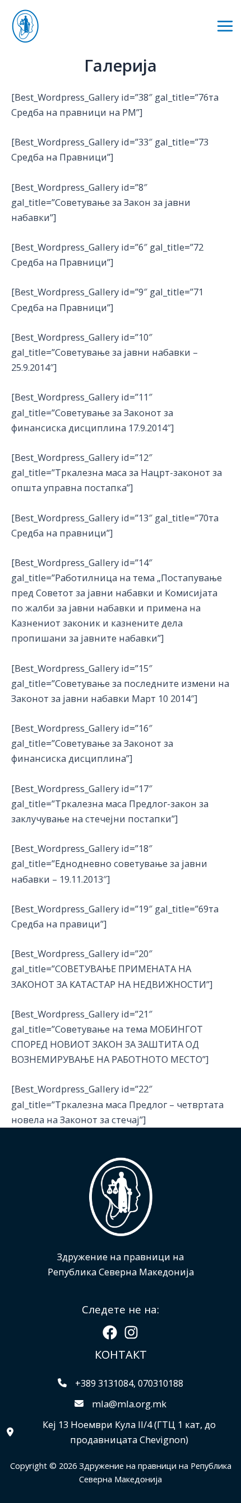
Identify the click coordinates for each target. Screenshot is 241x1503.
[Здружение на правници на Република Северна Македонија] (25, 26)
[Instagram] (131, 1332)
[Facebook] (110, 1332)
